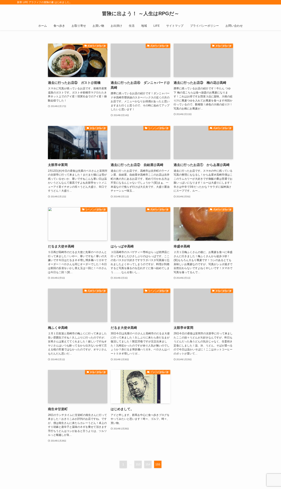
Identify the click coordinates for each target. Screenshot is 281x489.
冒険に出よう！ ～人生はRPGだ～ (140, 13)
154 (147, 464)
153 (138, 464)
